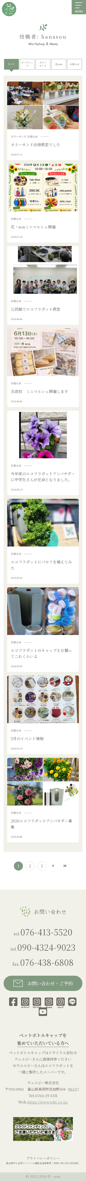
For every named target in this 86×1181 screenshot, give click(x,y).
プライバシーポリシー (43, 1158)
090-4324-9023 (46, 947)
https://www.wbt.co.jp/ (47, 1101)
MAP (73, 1089)
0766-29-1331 (46, 1095)
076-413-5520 (46, 932)
